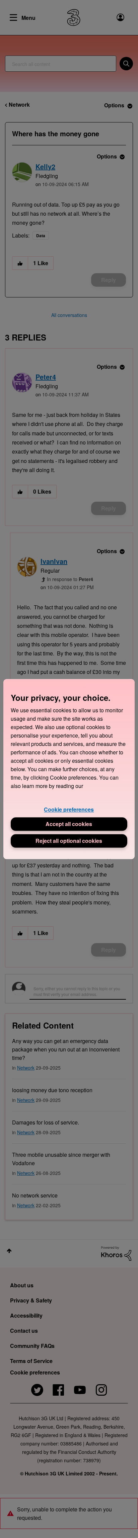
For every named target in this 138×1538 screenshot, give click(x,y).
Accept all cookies (69, 824)
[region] (68, 769)
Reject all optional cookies (69, 841)
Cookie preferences (69, 809)
